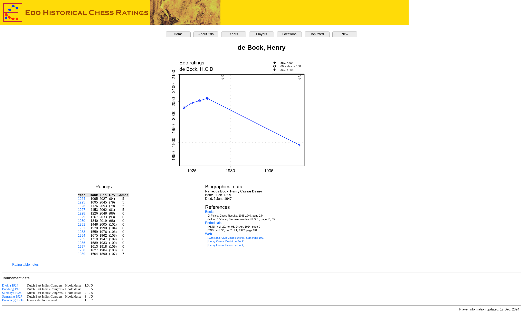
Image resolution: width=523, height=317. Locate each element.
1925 (81, 202)
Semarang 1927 (12, 296)
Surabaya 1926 (11, 293)
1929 (81, 217)
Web (208, 234)
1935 (81, 239)
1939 (81, 254)
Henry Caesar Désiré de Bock (226, 241)
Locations (289, 34)
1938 (81, 250)
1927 (81, 209)
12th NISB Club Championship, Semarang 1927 (236, 237)
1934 (81, 235)
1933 (81, 232)
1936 (81, 243)
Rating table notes (25, 264)
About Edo (206, 34)
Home (178, 34)
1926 (81, 206)
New (345, 34)
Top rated (317, 34)
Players (261, 34)
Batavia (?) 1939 (12, 300)
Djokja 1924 (10, 285)
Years (234, 34)
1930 (81, 221)
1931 (81, 224)
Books (209, 212)
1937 (81, 246)
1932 (81, 228)
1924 (81, 198)
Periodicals (213, 223)
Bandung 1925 (11, 289)
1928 (81, 213)
